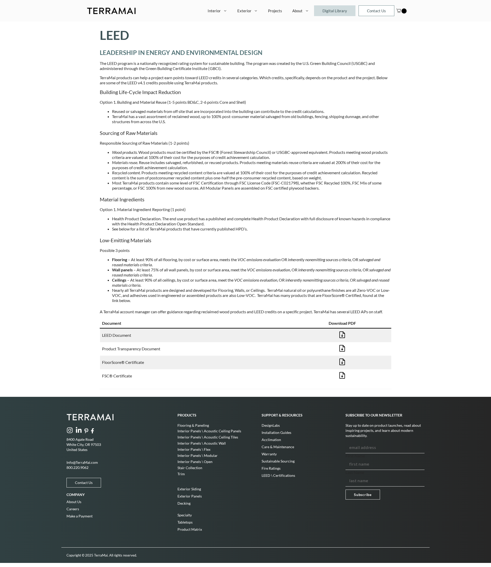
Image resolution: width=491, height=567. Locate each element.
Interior (214, 10)
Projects (275, 10)
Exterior (244, 10)
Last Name (354, 472)
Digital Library (334, 10)
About (297, 10)
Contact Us (376, 10)
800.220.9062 (77, 467)
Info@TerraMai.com (82, 462)
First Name (355, 455)
